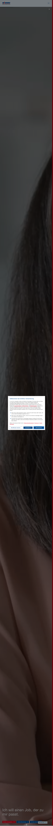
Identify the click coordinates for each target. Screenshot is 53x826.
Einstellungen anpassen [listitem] (15, 427)
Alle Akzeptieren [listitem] (39, 427)
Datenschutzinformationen (29, 423)
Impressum (37, 423)
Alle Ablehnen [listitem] (28, 427)
